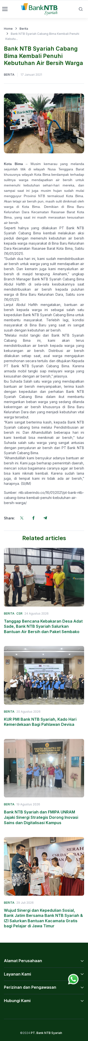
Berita (24, 28)
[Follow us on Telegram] (45, 518)
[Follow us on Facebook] (33, 518)
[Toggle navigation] (4, 9)
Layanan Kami (17, 974)
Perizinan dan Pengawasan (30, 987)
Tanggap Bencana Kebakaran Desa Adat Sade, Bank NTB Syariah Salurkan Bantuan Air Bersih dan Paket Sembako (43, 626)
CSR (19, 613)
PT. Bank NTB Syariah (46, 1033)
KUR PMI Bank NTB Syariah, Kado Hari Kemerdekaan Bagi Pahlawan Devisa (40, 722)
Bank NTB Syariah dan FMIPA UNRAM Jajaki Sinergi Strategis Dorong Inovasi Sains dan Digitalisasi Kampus (41, 817)
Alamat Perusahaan (23, 960)
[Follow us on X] (22, 518)
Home (8, 28)
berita (9, 74)
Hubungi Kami (17, 1000)
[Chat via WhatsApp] (73, 978)
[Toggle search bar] (81, 9)
